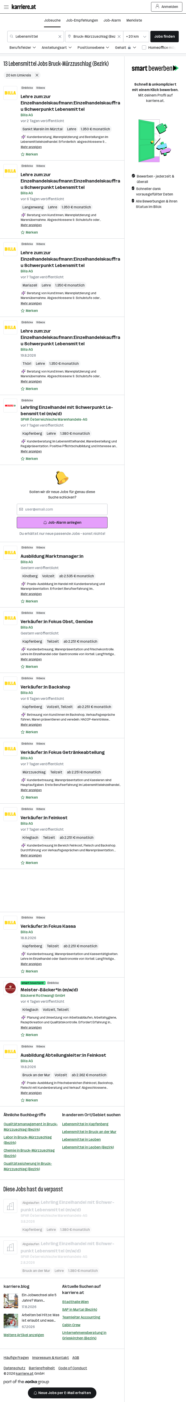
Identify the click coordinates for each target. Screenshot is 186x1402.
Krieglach (30, 837)
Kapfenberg (32, 433)
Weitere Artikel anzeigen (24, 1335)
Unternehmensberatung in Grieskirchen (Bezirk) (84, 1335)
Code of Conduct (72, 1368)
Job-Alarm (112, 20)
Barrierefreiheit (42, 1368)
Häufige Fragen (16, 1357)
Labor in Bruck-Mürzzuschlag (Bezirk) (28, 1140)
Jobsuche (52, 20)
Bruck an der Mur (36, 1075)
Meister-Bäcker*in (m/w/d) (49, 989)
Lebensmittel (23, 63)
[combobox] (35, 36)
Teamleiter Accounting (81, 1317)
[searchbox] (62, 509)
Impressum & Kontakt (50, 1357)
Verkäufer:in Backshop (45, 687)
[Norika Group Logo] (26, 1383)
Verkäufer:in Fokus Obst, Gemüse (57, 621)
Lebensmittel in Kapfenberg (85, 1124)
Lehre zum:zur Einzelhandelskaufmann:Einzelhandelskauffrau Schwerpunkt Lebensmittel (70, 103)
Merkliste (134, 20)
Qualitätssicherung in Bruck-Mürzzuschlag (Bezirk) (28, 1166)
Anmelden (170, 7)
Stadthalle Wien (75, 1302)
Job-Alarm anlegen (64, 522)
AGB (75, 1357)
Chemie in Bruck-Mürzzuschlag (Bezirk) (29, 1153)
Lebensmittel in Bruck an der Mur (89, 1132)
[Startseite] (25, 6)
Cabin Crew (71, 1325)
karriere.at (73, 1292)
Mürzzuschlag (34, 772)
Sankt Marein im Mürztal (42, 129)
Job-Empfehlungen (82, 20)
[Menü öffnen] (6, 7)
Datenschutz (14, 1368)
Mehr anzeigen (31, 147)
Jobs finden (164, 36)
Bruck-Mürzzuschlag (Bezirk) (79, 63)
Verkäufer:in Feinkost (44, 817)
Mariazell (29, 285)
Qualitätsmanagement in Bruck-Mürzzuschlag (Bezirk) (31, 1127)
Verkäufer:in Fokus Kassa (48, 926)
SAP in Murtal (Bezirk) (79, 1309)
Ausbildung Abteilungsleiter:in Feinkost (63, 1055)
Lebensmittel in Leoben (81, 1139)
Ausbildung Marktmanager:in (52, 556)
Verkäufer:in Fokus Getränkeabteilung (63, 752)
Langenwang (33, 207)
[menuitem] (26, 48)
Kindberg (30, 576)
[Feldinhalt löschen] (60, 36)
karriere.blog (16, 1286)
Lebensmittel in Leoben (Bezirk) (88, 1147)
